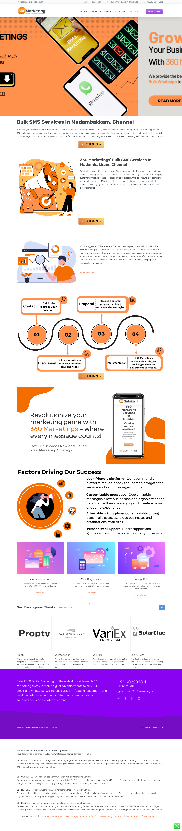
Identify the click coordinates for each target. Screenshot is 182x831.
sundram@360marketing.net (124, 2)
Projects (110, 11)
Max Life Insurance (40, 579)
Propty (20, 654)
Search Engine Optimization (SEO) (80, 816)
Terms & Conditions (158, 727)
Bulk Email (44, 816)
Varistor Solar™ (63, 654)
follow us (151, 2)
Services (96, 11)
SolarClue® (137, 654)
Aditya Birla (141, 579)
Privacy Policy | (146, 727)
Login (161, 2)
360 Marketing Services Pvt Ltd (32, 727)
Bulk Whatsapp (57, 816)
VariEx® (97, 654)
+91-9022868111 (95, 2)
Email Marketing (105, 816)
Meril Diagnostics (91, 579)
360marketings (87, 272)
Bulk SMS (33, 816)
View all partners (66, 607)
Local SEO (118, 816)
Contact (133, 11)
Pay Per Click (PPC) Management (140, 816)
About (83, 11)
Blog (122, 11)
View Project (41, 593)
